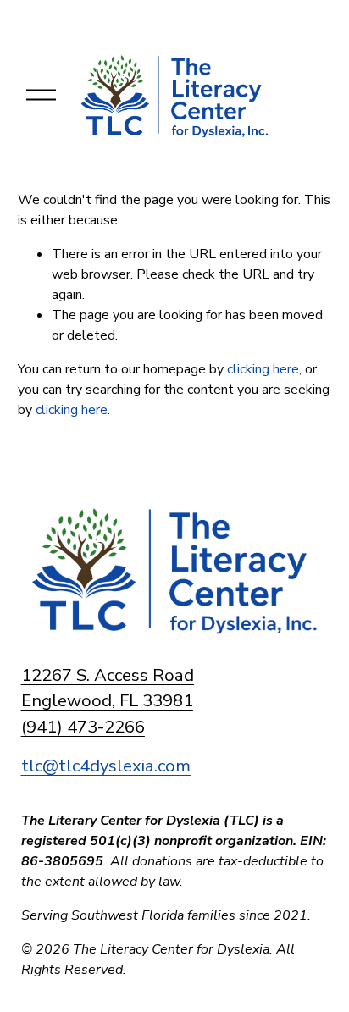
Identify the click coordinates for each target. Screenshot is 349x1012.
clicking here (263, 369)
